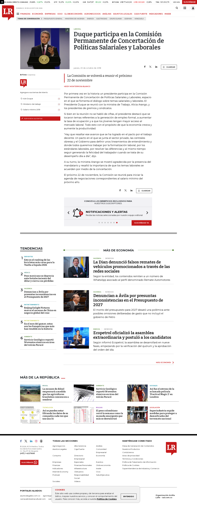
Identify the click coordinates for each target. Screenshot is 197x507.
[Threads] (42, 442)
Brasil (45, 386)
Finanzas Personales (83, 465)
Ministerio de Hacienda (74, 19)
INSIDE (168, 14)
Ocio (98, 472)
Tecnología (47, 407)
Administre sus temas (33, 118)
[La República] (8, 12)
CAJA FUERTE (140, 14)
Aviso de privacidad (130, 456)
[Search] (177, 8)
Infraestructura (80, 468)
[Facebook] (144, 67)
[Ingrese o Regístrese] (193, 8)
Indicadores (58, 468)
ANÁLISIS (106, 14)
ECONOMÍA (37, 14)
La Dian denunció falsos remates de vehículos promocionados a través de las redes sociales (131, 267)
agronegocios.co (50, 496)
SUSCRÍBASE (189, 2)
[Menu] (18, 14)
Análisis (99, 446)
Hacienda (28, 288)
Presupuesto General (53, 19)
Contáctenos (128, 452)
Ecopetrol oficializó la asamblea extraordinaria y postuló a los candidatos (132, 335)
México (27, 273)
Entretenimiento (31, 305)
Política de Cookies (107, 499)
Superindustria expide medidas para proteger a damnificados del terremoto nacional (163, 414)
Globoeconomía (103, 465)
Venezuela (139, 19)
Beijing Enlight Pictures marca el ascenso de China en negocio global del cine (40, 310)
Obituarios (78, 472)
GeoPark (128, 19)
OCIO (59, 14)
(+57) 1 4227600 (27, 453)
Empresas (57, 462)
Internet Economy (60, 472)
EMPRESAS (50, 14)
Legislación (155, 407)
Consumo (57, 456)
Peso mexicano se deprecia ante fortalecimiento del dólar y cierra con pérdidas (39, 278)
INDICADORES (156, 14)
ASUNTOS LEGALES (122, 14)
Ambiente (28, 337)
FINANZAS (25, 14)
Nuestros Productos (131, 449)
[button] (67, 213)
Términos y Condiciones (132, 459)
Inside (98, 468)
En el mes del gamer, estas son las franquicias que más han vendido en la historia (39, 326)
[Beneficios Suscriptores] (185, 8)
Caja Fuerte (79, 449)
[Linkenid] (32, 442)
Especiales (78, 462)
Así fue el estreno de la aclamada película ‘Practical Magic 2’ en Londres (162, 393)
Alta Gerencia (80, 446)
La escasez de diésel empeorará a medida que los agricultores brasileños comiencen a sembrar (55, 394)
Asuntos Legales (60, 449)
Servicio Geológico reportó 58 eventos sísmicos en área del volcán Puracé (39, 342)
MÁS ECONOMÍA (163, 362)
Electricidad (101, 19)
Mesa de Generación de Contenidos (138, 446)
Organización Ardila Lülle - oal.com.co (165, 496)
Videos (77, 481)
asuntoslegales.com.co (30, 496)
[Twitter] (150, 67)
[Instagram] (37, 442)
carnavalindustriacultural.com (33, 499)
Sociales (153, 386)
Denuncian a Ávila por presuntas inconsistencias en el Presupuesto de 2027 (40, 294)
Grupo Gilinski (116, 19)
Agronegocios (59, 446)
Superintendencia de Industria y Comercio (140, 468)
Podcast (56, 475)
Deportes (28, 257)
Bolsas (99, 407)
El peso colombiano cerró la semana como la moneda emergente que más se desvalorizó (109, 414)
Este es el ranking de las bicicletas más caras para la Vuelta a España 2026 (39, 262)
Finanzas (56, 465)
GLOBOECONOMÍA (73, 14)
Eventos (99, 462)
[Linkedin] (156, 67)
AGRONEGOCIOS (92, 14)
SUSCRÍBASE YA (141, 223)
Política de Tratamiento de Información (139, 462)
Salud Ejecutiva (102, 475)
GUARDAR (170, 67)
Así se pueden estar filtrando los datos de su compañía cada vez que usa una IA (55, 414)
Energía (90, 19)
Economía (100, 456)
